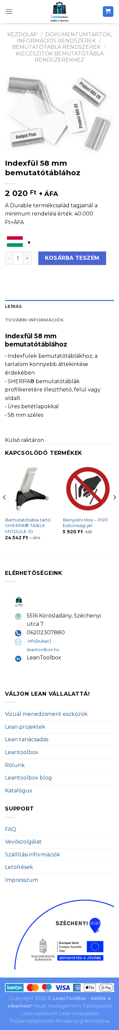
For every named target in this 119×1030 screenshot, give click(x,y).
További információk (34, 319)
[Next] (114, 510)
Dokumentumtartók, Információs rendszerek (64, 37)
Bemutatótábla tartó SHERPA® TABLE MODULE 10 (28, 525)
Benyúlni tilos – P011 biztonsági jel (85, 522)
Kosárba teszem (72, 258)
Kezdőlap (22, 34)
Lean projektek (25, 727)
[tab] (59, 306)
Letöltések (19, 867)
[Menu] (9, 11)
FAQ (10, 829)
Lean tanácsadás (26, 739)
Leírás (13, 306)
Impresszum (21, 880)
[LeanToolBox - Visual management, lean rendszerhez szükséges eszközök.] (59, 11)
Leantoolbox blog (28, 778)
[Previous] (4, 510)
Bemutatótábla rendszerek (56, 47)
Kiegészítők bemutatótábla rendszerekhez (59, 56)
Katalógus (18, 790)
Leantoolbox (21, 752)
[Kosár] (108, 11)
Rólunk (15, 765)
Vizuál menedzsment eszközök (46, 714)
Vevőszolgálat (23, 842)
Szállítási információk (32, 854)
